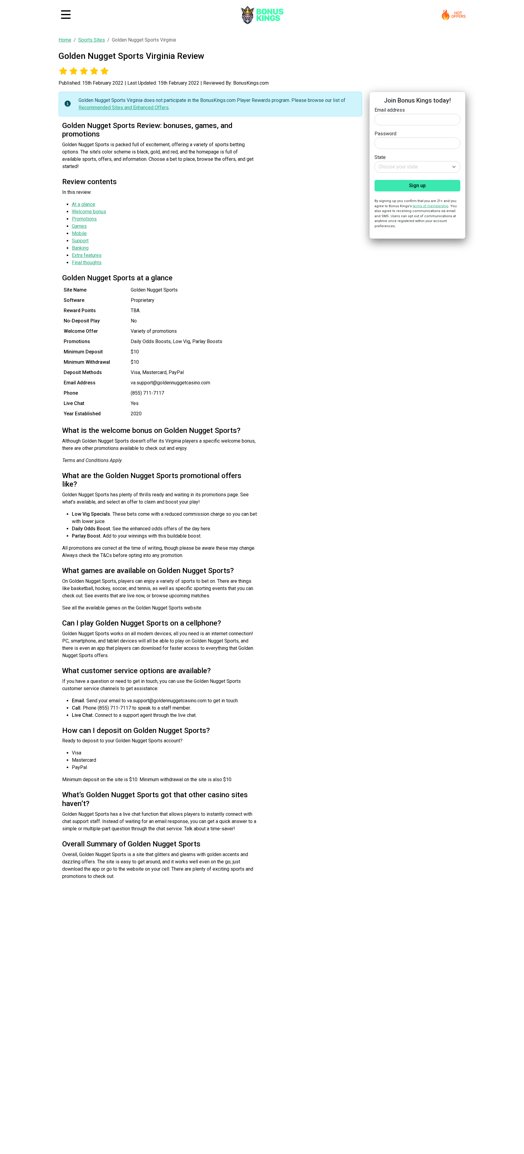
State (380, 157)
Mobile (79, 233)
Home (65, 40)
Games (79, 226)
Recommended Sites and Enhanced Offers (124, 107)
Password (385, 134)
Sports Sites (91, 40)
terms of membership (430, 206)
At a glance (83, 204)
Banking (80, 248)
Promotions (84, 219)
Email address (390, 110)
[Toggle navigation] (66, 15)
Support (80, 241)
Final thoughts (87, 262)
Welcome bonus (89, 211)
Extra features (87, 255)
